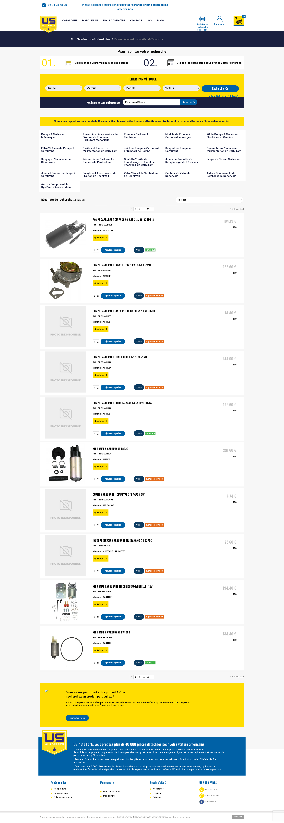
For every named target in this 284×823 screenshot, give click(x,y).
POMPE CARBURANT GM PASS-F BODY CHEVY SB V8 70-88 (124, 311)
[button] (150, 20)
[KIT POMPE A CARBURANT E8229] (65, 463)
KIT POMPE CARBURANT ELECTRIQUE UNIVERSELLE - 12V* (123, 586)
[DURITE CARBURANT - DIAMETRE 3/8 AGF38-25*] (65, 509)
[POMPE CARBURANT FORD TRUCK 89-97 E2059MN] (65, 372)
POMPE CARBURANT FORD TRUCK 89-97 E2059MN (120, 357)
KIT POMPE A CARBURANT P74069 (111, 632)
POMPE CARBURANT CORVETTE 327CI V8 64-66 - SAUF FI (123, 265)
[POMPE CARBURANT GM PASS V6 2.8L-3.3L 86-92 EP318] (65, 234)
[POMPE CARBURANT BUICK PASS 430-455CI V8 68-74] (65, 418)
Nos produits (60, 789)
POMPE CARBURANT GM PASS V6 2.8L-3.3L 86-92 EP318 (123, 220)
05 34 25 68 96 (211, 789)
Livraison (157, 793)
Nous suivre (210, 801)
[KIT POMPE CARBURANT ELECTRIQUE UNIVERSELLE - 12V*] (65, 601)
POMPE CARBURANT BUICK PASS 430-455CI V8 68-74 (122, 403)
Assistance (158, 789)
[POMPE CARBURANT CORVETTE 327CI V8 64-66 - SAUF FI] (65, 280)
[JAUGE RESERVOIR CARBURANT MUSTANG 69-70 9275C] (65, 555)
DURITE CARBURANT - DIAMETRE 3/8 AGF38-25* (119, 494)
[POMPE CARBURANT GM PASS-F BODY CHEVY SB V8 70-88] (65, 326)
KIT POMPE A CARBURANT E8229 (110, 449)
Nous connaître (61, 793)
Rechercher (218, 88)
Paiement (157, 797)
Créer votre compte (63, 797)
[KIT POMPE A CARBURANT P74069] (65, 647)
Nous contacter (211, 795)
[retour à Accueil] (72, 39)
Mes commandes (111, 791)
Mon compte (109, 796)
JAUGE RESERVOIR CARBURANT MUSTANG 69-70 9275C (122, 540)
